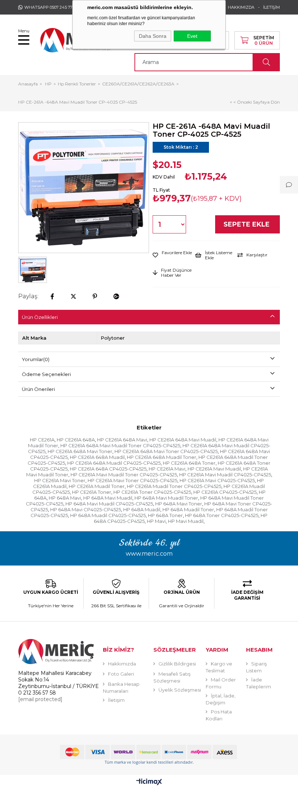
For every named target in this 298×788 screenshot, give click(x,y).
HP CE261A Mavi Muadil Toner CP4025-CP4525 (124, 474)
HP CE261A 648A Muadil (97, 457)
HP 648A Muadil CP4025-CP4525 (108, 515)
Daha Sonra (152, 36)
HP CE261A (42, 440)
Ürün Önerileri (38, 389)
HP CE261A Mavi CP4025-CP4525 (217, 480)
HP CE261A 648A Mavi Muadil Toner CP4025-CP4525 (120, 445)
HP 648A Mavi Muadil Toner (166, 498)
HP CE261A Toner (91, 492)
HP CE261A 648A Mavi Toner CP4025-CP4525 (166, 451)
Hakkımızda (122, 664)
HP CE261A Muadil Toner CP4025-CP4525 (174, 486)
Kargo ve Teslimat (219, 667)
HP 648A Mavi (65, 498)
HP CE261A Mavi (167, 469)
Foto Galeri (121, 674)
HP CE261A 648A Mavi (122, 440)
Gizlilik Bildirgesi (177, 664)
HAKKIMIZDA (241, 7)
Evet (192, 36)
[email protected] (40, 699)
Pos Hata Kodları (219, 715)
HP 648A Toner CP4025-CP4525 (221, 515)
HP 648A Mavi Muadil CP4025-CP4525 (109, 504)
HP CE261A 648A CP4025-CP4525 (108, 469)
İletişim (116, 700)
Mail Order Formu (221, 683)
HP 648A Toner (165, 515)
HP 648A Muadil (141, 509)
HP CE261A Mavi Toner (59, 480)
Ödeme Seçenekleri (46, 374)
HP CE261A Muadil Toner (97, 486)
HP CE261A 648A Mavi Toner (80, 451)
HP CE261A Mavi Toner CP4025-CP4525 (132, 480)
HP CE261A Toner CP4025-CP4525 (152, 492)
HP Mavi (156, 521)
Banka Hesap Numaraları (121, 687)
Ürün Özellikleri (40, 317)
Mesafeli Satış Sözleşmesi (171, 677)
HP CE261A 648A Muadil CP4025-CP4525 (114, 463)
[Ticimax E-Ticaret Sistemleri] (149, 782)
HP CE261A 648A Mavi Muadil (182, 440)
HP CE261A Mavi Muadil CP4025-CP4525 (225, 474)
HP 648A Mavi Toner (178, 504)
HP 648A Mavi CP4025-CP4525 (85, 509)
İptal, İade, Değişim (220, 699)
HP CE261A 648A (76, 440)
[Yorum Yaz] (289, 184)
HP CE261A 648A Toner (189, 463)
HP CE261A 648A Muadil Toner (161, 457)
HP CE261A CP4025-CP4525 (225, 492)
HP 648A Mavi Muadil (107, 498)
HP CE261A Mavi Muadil (214, 469)
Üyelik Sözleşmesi (179, 690)
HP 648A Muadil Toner (188, 509)
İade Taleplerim (258, 683)
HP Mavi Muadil (186, 521)
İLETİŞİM (271, 7)
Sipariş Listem (256, 667)
